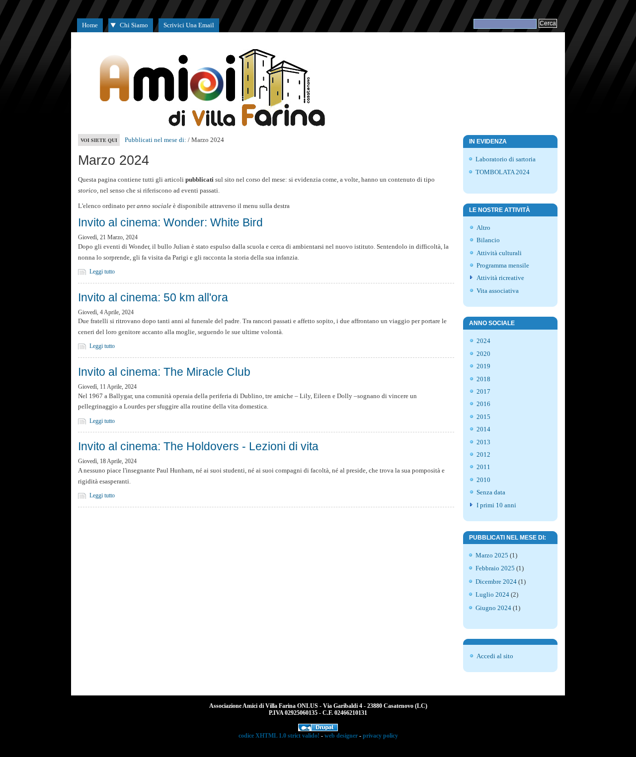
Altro (483, 227)
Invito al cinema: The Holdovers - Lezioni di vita (198, 446)
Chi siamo (134, 25)
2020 (483, 353)
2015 (483, 416)
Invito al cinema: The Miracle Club (164, 371)
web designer (341, 735)
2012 (483, 454)
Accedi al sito (495, 656)
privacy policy (380, 735)
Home (90, 25)
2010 (483, 479)
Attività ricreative (500, 277)
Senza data (491, 492)
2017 (483, 391)
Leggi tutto (102, 271)
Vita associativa (498, 290)
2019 (483, 366)
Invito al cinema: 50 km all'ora (153, 297)
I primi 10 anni (496, 505)
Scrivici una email (188, 25)
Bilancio (488, 240)
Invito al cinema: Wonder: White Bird (170, 222)
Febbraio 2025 (495, 568)
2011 (483, 467)
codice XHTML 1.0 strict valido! (278, 735)
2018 (483, 379)
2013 (483, 442)
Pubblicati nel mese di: (155, 139)
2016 (483, 404)
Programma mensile (503, 265)
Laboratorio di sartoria (506, 159)
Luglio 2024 (492, 594)
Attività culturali (499, 253)
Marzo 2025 (492, 555)
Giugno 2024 (493, 608)
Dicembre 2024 (496, 581)
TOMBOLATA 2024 (503, 172)
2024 (483, 340)
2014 (483, 429)
